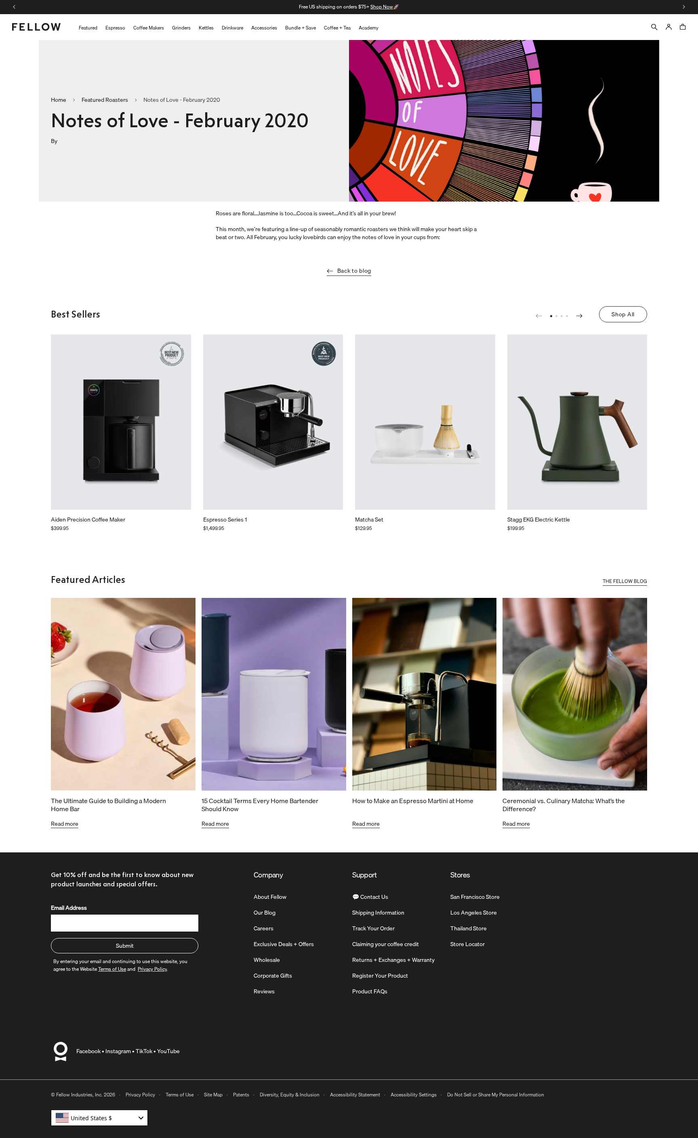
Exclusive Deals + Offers (284, 944)
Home (58, 100)
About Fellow (270, 896)
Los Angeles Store (473, 912)
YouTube (168, 1051)
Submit (125, 945)
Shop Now (256, 7)
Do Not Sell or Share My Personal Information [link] (495, 1094)
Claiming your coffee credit (385, 944)
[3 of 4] (562, 316)
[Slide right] (684, 7)
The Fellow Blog (625, 582)
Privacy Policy (140, 1094)
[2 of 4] (556, 316)
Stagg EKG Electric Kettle (538, 520)
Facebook (88, 1051)
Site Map (213, 1094)
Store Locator (467, 944)
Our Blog (264, 912)
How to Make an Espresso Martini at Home (412, 800)
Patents (241, 1094)
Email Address (69, 907)
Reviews (264, 991)
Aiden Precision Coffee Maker (88, 520)
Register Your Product (380, 975)
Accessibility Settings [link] (414, 1094)
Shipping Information (378, 912)
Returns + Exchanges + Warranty (393, 959)
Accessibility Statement (355, 1094)
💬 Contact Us (370, 896)
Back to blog (354, 270)
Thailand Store (468, 928)
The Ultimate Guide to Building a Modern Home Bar (108, 804)
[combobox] (99, 1118)
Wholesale (267, 959)
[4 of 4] (567, 316)
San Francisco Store (475, 896)
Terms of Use (179, 1094)
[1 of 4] (551, 316)
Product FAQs (369, 991)
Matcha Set (369, 520)
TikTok (144, 1051)
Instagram (118, 1051)
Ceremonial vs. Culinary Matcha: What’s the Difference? (563, 804)
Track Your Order (373, 928)
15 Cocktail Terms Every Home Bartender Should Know (260, 804)
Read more (64, 823)
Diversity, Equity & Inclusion (290, 1094)
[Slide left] (14, 7)
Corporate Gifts (273, 975)
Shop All (623, 314)
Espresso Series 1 (225, 520)
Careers (263, 928)
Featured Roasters (105, 100)
